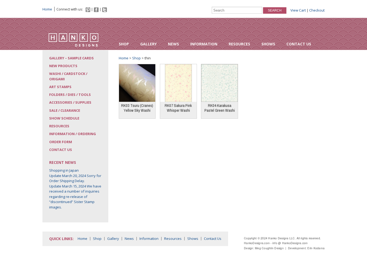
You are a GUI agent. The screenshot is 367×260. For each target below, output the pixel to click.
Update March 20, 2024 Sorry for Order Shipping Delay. (75, 178)
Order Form (60, 141)
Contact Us (298, 43)
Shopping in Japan (64, 170)
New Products (63, 65)
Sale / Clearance (64, 110)
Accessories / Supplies (70, 102)
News (173, 43)
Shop (124, 43)
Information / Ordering (72, 133)
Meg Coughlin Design (269, 248)
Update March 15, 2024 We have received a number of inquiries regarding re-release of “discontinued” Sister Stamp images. (75, 197)
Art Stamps (60, 86)
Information (203, 43)
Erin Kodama (316, 248)
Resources (239, 43)
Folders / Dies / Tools (70, 94)
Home (47, 9)
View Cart (298, 10)
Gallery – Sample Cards (71, 58)
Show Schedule (64, 118)
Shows (268, 43)
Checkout (317, 10)
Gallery (148, 43)
